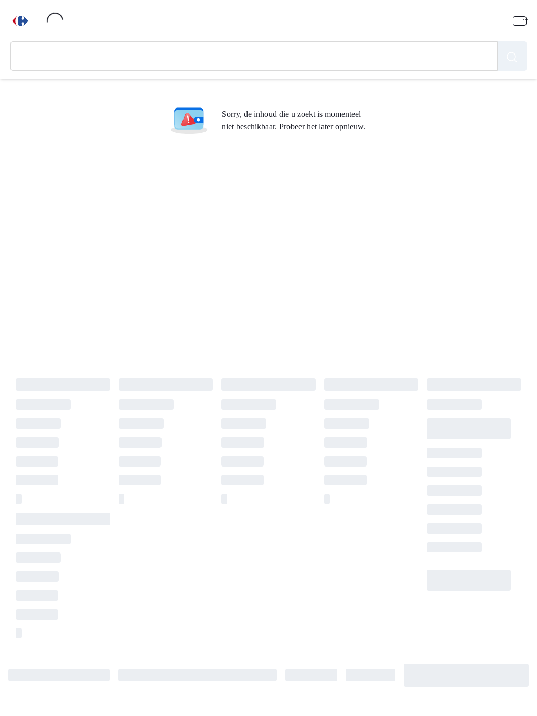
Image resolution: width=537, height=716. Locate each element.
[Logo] (20, 21)
